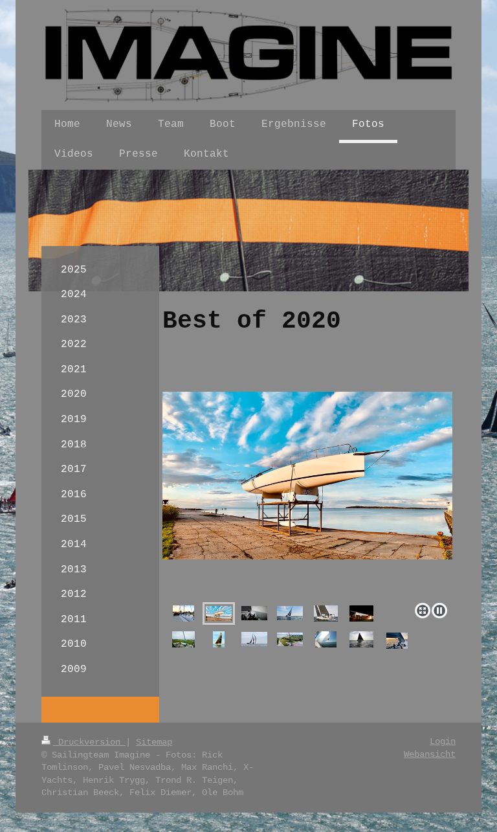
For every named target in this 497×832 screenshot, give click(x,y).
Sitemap (154, 742)
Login (443, 741)
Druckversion (89, 742)
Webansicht (430, 754)
